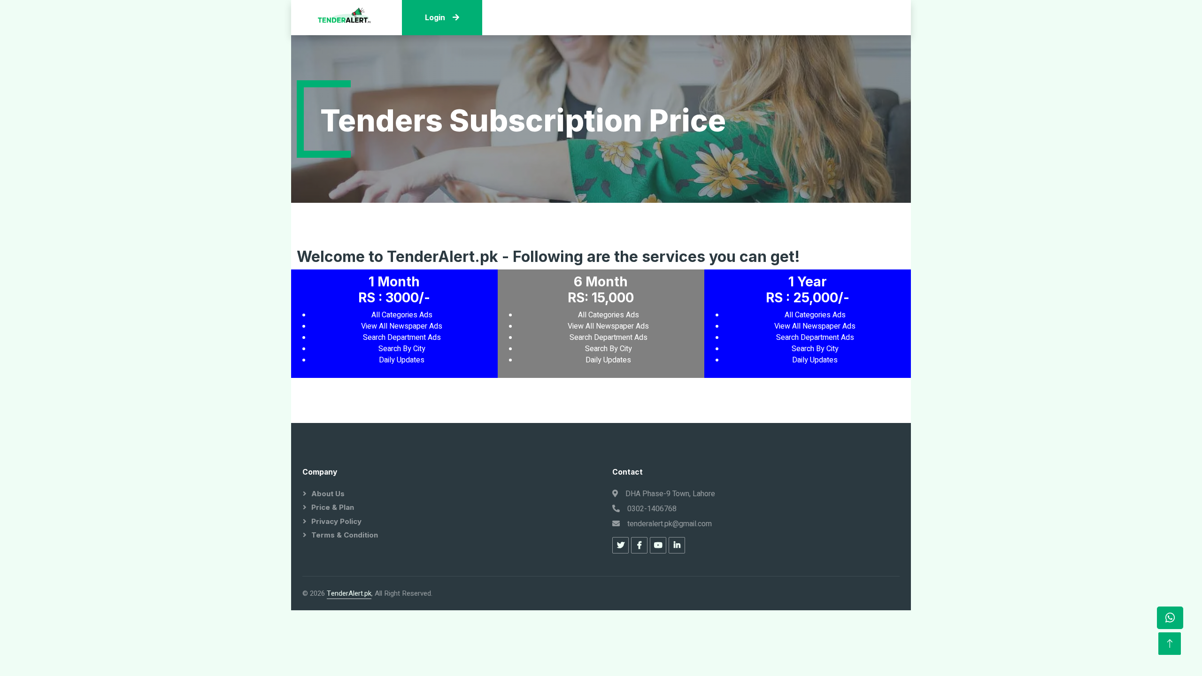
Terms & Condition (344, 534)
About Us (328, 493)
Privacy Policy (336, 521)
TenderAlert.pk (349, 593)
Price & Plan (332, 507)
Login (435, 17)
